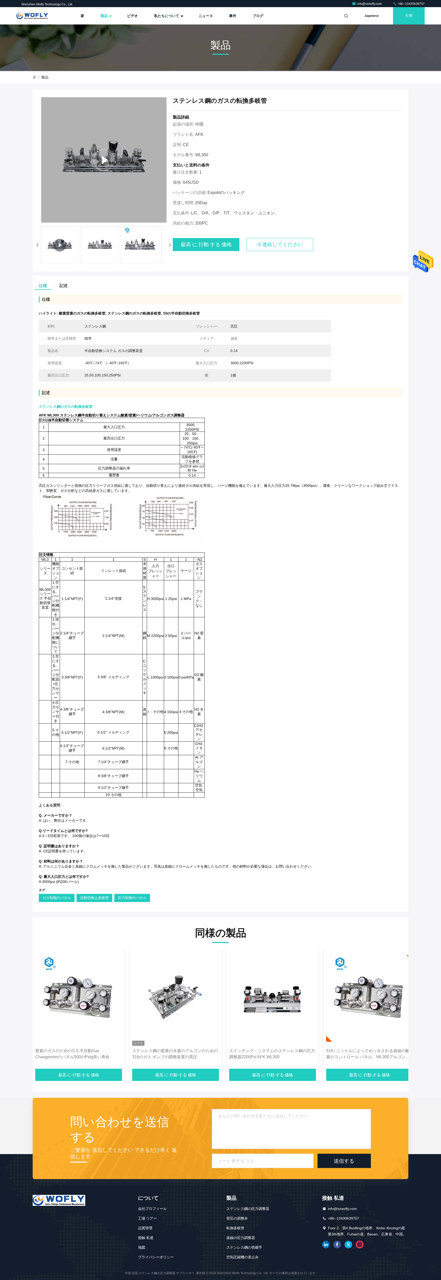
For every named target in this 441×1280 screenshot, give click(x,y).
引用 (408, 16)
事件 (232, 16)
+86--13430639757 (411, 4)
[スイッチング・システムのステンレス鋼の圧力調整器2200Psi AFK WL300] (272, 998)
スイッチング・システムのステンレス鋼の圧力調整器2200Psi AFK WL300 (272, 1054)
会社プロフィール (152, 1209)
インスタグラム (359, 1244)
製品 (105, 16)
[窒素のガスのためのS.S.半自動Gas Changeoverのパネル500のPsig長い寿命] (78, 998)
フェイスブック (337, 1244)
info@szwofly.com (370, 4)
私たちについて (167, 16)
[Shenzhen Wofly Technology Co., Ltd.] (32, 15)
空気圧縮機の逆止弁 (242, 1257)
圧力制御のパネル (132, 898)
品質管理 (145, 1228)
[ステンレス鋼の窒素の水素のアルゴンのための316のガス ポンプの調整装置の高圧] (175, 998)
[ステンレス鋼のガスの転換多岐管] (103, 160)
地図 (141, 1247)
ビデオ (132, 16)
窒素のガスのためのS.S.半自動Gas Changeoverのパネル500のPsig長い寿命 (72, 1054)
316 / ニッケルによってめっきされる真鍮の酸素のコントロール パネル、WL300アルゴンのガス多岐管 (368, 1054)
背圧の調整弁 (237, 1218)
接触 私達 (145, 1238)
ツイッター (348, 1244)
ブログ (258, 16)
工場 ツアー (147, 1218)
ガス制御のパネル (56, 898)
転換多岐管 (235, 1228)
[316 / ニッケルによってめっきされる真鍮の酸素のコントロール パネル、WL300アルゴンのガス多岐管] (369, 998)
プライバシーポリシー (156, 1257)
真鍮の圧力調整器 (240, 1238)
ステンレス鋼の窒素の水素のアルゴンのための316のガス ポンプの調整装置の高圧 (175, 1054)
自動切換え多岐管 (94, 898)
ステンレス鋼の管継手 (244, 1247)
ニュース (206, 16)
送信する (344, 1161)
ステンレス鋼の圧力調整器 (247, 1209)
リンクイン (326, 1244)
